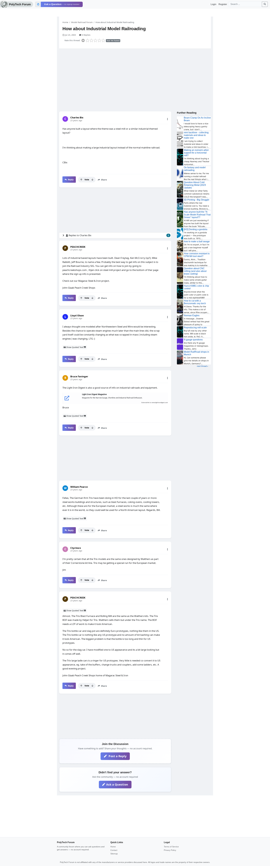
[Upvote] (81, 179)
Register (223, 4)
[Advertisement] (135, 72)
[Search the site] (265, 4)
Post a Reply (117, 756)
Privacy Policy (170, 850)
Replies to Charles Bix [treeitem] (119, 235)
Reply (70, 179)
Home (65, 22)
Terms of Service (171, 846)
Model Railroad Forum (82, 22)
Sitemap (114, 854)
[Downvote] (92, 179)
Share (103, 179)
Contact (113, 850)
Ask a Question (117, 784)
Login (213, 4)
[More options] (167, 119)
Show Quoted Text (75, 347)
